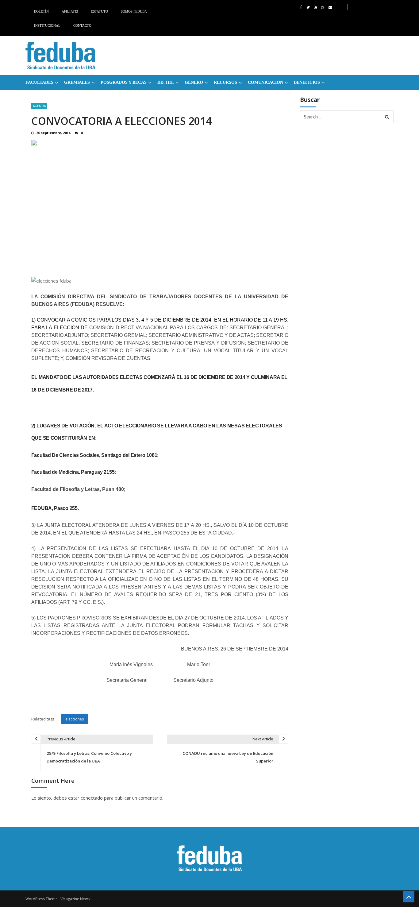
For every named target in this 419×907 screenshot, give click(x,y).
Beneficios (307, 82)
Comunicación (265, 82)
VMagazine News (75, 898)
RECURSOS (225, 82)
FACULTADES (39, 82)
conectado (92, 798)
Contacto (82, 25)
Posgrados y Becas (124, 82)
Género (194, 82)
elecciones (74, 719)
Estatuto (99, 11)
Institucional (47, 25)
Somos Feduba (134, 11)
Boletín (41, 11)
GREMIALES (77, 82)
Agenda (39, 106)
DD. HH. (165, 82)
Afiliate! (70, 11)
